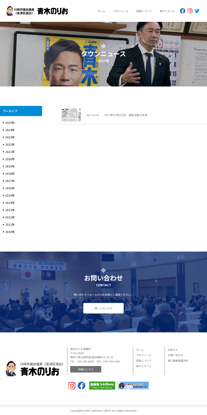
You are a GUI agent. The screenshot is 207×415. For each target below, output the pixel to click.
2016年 (10, 188)
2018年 (10, 173)
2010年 (10, 232)
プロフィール (121, 11)
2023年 (10, 137)
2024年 (10, 130)
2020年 (10, 159)
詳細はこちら (85, 369)
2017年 (10, 181)
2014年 (10, 202)
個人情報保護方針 (178, 360)
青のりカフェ (167, 11)
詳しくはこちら (103, 308)
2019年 (10, 166)
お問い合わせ (175, 355)
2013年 (10, 210)
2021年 (10, 152)
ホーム (101, 11)
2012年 (10, 217)
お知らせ (173, 350)
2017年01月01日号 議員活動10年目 (125, 115)
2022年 (10, 144)
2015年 (10, 195)
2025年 (10, 122)
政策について (144, 11)
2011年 (10, 224)
